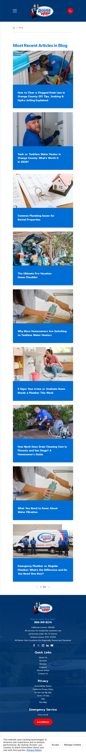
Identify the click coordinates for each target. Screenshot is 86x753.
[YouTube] (52, 645)
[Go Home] (14, 28)
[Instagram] (43, 645)
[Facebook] (34, 645)
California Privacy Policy (43, 689)
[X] (38, 645)
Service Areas (43, 670)
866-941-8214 (43, 622)
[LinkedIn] (47, 645)
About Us (43, 657)
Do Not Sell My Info (43, 692)
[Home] (42, 11)
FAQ (43, 699)
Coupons (43, 667)
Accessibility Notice (43, 686)
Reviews (43, 664)
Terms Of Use (43, 695)
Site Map (43, 702)
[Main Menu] (15, 11)
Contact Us (43, 673)
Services (43, 660)
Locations (43, 721)
